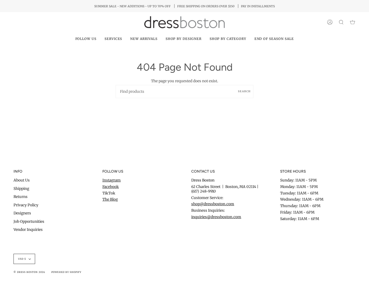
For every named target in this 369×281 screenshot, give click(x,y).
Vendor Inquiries (28, 229)
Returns (21, 196)
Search (244, 91)
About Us (22, 180)
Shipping (21, 188)
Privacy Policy (26, 205)
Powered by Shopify (66, 272)
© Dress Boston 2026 (29, 272)
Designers (22, 213)
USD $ (22, 259)
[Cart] (352, 22)
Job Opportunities (29, 221)
